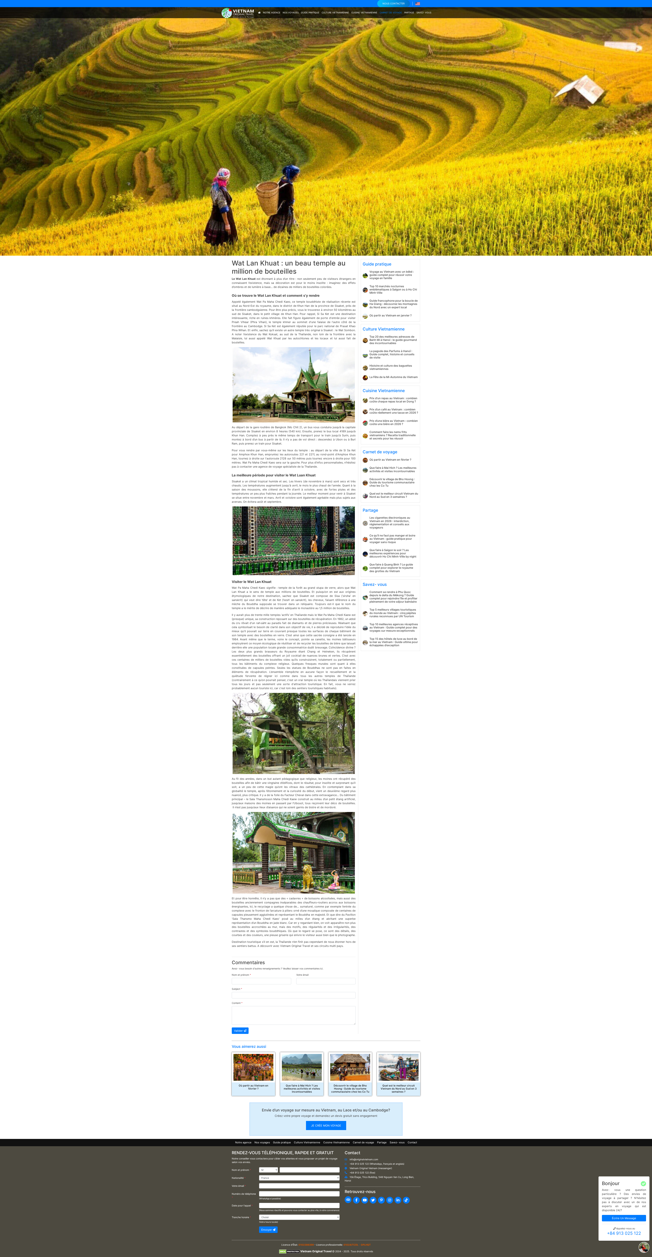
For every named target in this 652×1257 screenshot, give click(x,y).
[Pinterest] (381, 1200)
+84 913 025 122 (624, 1233)
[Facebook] (356, 1200)
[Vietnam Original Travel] (239, 12)
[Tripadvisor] (348, 1199)
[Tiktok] (406, 1200)
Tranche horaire (241, 1217)
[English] (417, 3)
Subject (237, 988)
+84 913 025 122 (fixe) (362, 1172)
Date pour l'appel (242, 1205)
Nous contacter (394, 3)
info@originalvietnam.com (364, 1159)
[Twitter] (373, 1200)
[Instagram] (389, 1200)
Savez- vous (423, 12)
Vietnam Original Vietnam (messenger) (371, 1168)
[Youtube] (364, 1200)
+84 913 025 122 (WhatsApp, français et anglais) (377, 1163)
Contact (412, 1142)
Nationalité (239, 1177)
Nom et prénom (241, 974)
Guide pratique (310, 12)
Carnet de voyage (391, 12)
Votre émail (302, 974)
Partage (409, 12)
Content (237, 1002)
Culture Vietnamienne (335, 12)
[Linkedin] (398, 1200)
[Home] (259, 12)
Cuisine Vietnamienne (364, 12)
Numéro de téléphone (244, 1195)
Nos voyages (291, 12)
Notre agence (271, 12)
